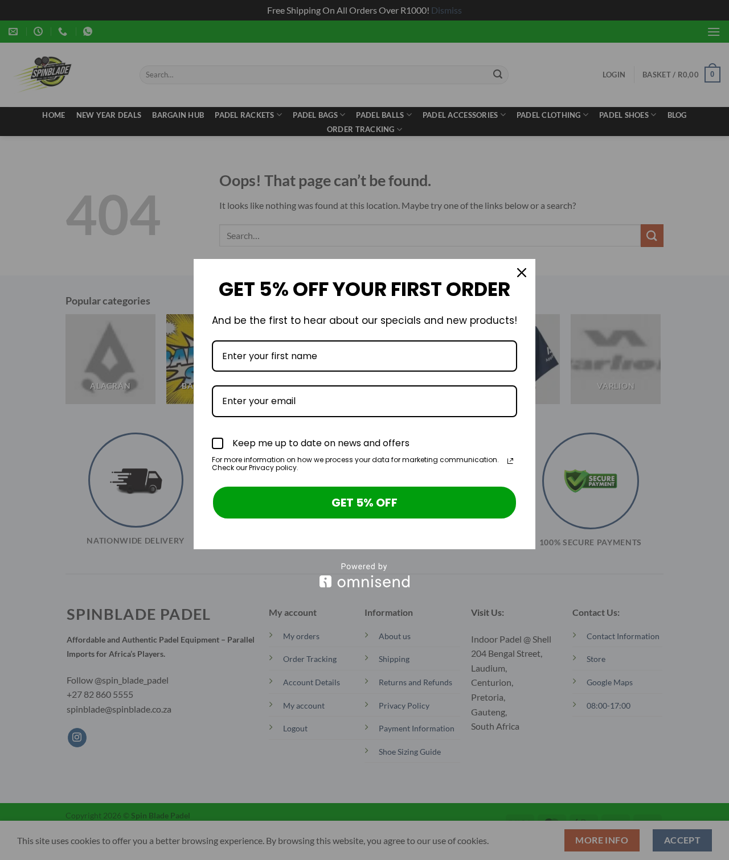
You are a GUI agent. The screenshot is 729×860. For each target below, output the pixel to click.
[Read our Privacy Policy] (510, 461)
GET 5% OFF (364, 503)
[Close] (521, 272)
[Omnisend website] (364, 575)
